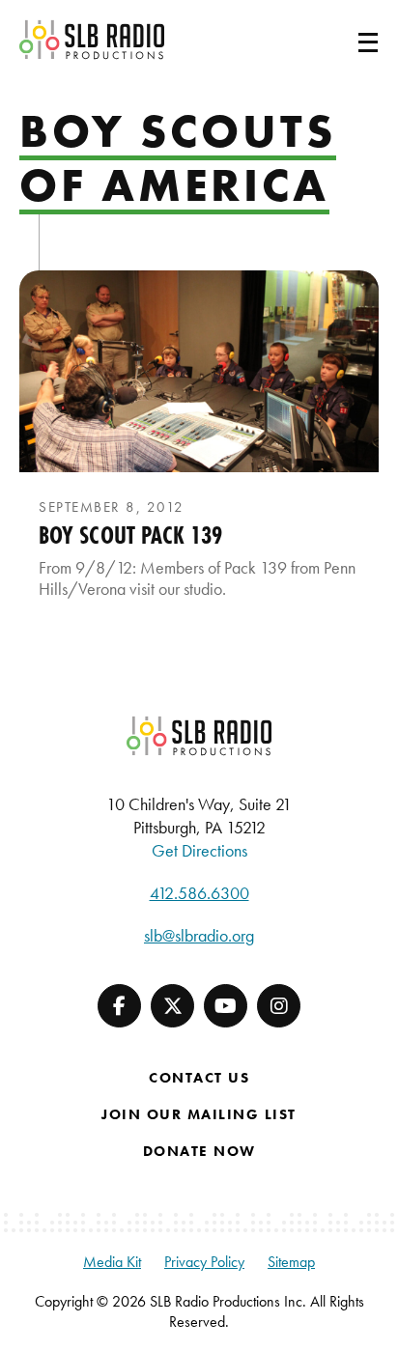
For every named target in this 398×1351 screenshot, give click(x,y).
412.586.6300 (199, 893)
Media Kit (112, 1262)
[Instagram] (278, 1005)
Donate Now (199, 1151)
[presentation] (199, 371)
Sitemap (291, 1262)
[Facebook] (119, 1005)
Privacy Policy (204, 1262)
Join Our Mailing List (199, 1114)
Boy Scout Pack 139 (130, 535)
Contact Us (199, 1077)
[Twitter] (172, 1005)
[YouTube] (225, 1005)
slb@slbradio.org (199, 935)
